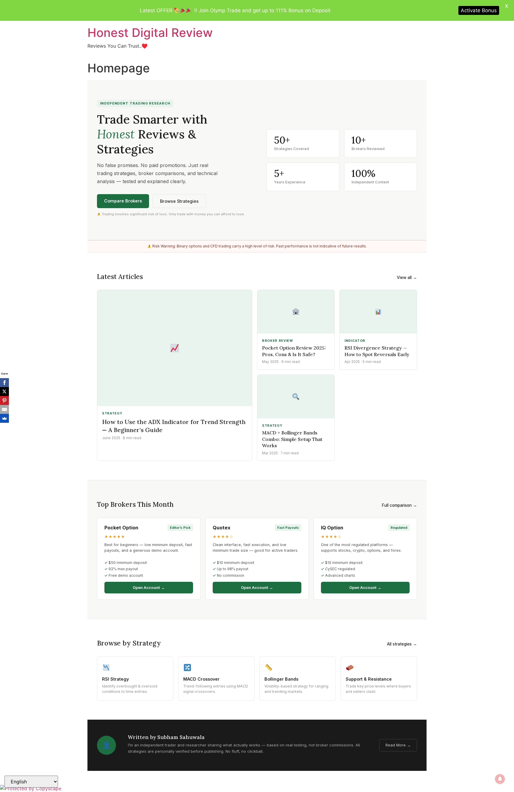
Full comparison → (399, 505)
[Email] (4, 409)
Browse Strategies (179, 201)
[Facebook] (4, 382)
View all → (407, 277)
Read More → (398, 745)
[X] (4, 391)
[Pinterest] (4, 400)
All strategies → (402, 644)
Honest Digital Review (150, 32)
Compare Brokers (123, 200)
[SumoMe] (4, 418)
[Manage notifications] (500, 779)
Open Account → (149, 587)
